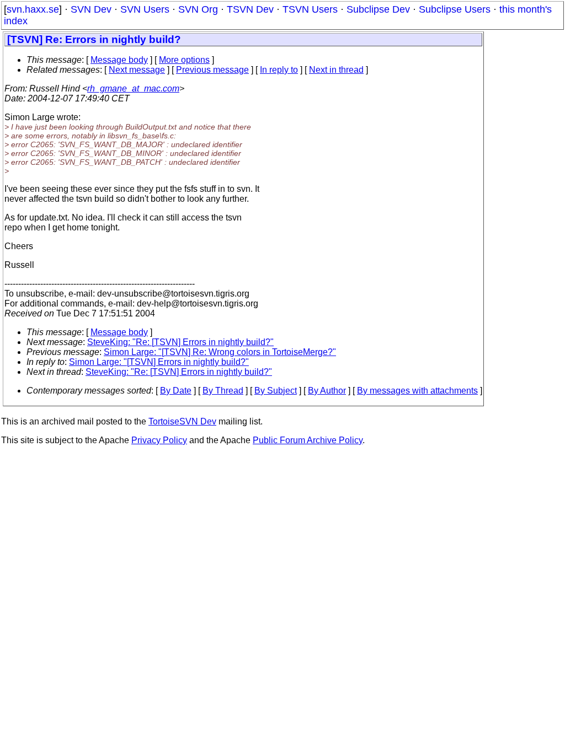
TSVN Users (310, 9)
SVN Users (144, 9)
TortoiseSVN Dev (182, 421)
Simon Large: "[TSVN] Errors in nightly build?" (159, 362)
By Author (327, 390)
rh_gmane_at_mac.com (133, 88)
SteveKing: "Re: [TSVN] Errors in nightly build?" (180, 342)
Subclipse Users (455, 9)
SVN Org (198, 9)
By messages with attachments (417, 390)
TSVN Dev (250, 9)
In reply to (279, 69)
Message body (119, 59)
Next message (137, 69)
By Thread (222, 390)
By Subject (275, 390)
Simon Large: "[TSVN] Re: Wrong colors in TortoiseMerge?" (220, 352)
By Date (175, 390)
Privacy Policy (159, 440)
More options (184, 59)
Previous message (212, 69)
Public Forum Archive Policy (308, 440)
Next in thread (336, 69)
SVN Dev (91, 9)
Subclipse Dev (378, 9)
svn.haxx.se (33, 9)
